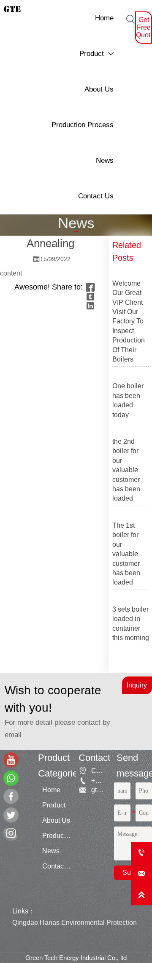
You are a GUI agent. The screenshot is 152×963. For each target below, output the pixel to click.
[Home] (12, 760)
